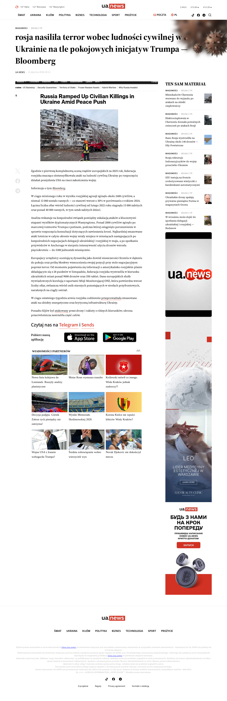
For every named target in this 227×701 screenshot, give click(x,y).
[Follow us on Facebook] (198, 15)
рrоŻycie (131, 15)
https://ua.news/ (69, 647)
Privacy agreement (116, 686)
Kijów (50, 15)
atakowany (61, 311)
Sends (87, 324)
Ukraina (35, 15)
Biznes (80, 15)
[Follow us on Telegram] (204, 15)
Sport (116, 15)
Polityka (65, 15)
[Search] (210, 15)
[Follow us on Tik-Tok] (192, 15)
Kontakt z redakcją (140, 686)
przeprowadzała (111, 298)
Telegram (68, 324)
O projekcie (83, 686)
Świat (21, 15)
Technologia (98, 15)
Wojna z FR (36, 28)
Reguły (98, 686)
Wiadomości (21, 28)
